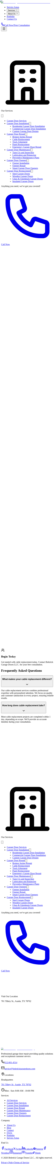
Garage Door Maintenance (14, 642)
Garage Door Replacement (14, 646)
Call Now (9, 996)
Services (17, 57)
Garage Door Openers (37, 642)
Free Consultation (28, 996)
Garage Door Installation (14, 639)
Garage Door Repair (35, 639)
